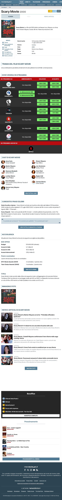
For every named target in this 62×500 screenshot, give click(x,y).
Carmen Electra (41, 181)
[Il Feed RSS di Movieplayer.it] (37, 470)
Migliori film (16, 4)
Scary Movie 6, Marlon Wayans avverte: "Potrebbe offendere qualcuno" (34, 315)
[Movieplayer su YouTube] (34, 470)
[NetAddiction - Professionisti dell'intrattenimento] (34, 488)
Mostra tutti (31, 368)
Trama (6, 42)
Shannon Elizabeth (11, 171)
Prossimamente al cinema (31, 459)
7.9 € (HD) (55, 109)
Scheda (10, 16)
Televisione (36, 2)
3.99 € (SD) (42, 83)
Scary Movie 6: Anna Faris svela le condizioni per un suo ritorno (35, 347)
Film (21, 2)
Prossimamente (41, 4)
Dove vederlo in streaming (8, 45)
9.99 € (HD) (55, 87)
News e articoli (8, 55)
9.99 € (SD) (55, 83)
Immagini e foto (8, 54)
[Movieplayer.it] (6, 2)
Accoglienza (7, 52)
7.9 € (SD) (55, 113)
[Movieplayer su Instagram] (31, 470)
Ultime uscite (32, 4)
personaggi (46, 2)
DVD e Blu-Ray (50, 4)
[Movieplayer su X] (27, 470)
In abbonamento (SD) (26, 92)
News (2, 4)
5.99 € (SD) (55, 118)
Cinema (54, 2)
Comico (34, 45)
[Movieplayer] (31, 467)
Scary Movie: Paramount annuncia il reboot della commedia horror (36, 358)
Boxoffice (58, 4)
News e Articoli (49, 16)
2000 (33, 47)
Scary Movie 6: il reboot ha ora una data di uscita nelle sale (33, 326)
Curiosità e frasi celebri (8, 49)
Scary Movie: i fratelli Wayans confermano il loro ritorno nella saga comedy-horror (36, 337)
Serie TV (27, 2)
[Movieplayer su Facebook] (24, 470)
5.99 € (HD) (55, 121)
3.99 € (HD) (42, 87)
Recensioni (8, 4)
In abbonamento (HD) (26, 95)
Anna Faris (9, 161)
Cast (5, 47)
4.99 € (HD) (55, 128)
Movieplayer (4, 7)
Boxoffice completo (31, 415)
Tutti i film (24, 4)
